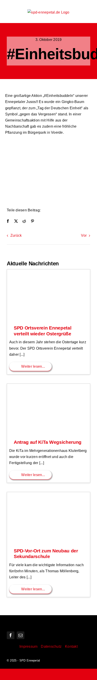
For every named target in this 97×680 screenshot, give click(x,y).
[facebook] (10, 635)
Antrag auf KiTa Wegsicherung (47, 442)
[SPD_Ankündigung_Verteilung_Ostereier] (48, 271)
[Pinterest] (32, 221)
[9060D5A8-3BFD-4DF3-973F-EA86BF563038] (48, 142)
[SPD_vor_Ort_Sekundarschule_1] (48, 494)
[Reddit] (24, 221)
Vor (84, 235)
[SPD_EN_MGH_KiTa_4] (48, 385)
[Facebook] (8, 221)
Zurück (16, 235)
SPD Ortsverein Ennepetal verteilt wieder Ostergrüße (42, 330)
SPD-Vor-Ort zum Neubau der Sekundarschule (46, 553)
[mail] (20, 635)
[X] (16, 221)
